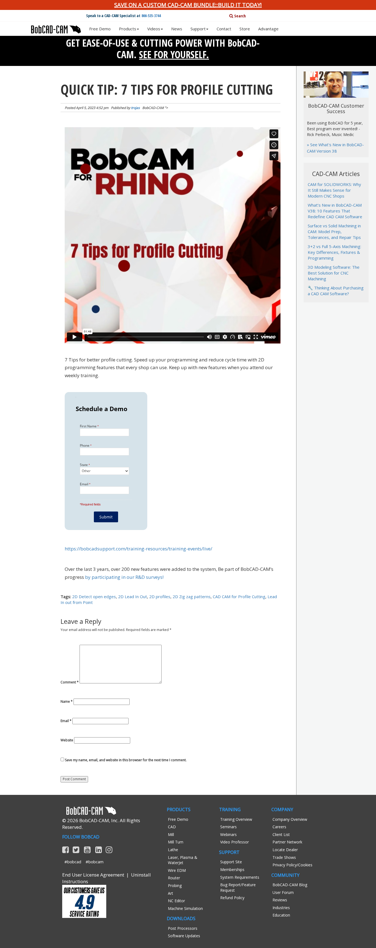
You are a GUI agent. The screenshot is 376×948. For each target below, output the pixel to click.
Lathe (173, 849)
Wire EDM (177, 870)
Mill (171, 834)
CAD (172, 826)
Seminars (228, 826)
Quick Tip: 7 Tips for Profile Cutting (167, 89)
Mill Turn (175, 842)
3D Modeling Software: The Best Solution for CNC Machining (333, 272)
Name (67, 701)
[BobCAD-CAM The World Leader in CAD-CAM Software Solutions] (56, 27)
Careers (279, 826)
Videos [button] (153, 28)
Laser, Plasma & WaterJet (182, 860)
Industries (281, 907)
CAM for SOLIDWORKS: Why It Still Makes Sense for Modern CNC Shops (334, 190)
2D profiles (159, 596)
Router (174, 877)
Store (244, 28)
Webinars (228, 834)
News (176, 28)
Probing (175, 885)
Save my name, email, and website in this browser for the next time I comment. (126, 760)
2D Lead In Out (132, 596)
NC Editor (176, 900)
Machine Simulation (185, 908)
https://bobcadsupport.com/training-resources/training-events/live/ (138, 548)
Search (239, 15)
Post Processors (182, 928)
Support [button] (198, 28)
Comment (70, 682)
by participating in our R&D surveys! (124, 577)
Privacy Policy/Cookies (292, 864)
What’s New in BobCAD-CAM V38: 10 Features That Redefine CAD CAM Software (335, 210)
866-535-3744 (151, 15)
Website (67, 740)
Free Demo (100, 28)
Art (170, 893)
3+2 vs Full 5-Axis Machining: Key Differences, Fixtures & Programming (334, 252)
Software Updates (184, 935)
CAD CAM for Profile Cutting (239, 596)
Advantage (268, 28)
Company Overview (290, 819)
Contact (224, 28)
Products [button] (127, 28)
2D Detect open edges (94, 596)
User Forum (283, 892)
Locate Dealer (285, 849)
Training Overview (236, 819)
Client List (281, 834)
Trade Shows (284, 857)
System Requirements (239, 877)
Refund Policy (232, 897)
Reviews (280, 899)
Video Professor (234, 842)
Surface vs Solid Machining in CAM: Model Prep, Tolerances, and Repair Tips (334, 231)
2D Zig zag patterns (192, 596)
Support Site (231, 861)
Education (281, 915)
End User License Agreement (93, 875)
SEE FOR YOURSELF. (174, 54)
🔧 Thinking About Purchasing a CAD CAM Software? (336, 290)
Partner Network (287, 842)
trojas (135, 107)
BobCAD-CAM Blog (290, 884)
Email (66, 721)
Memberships (232, 869)
